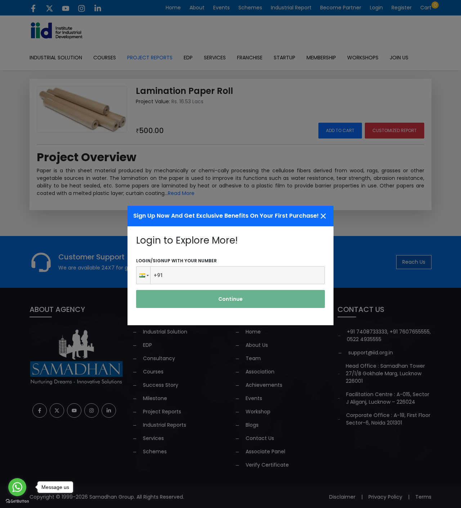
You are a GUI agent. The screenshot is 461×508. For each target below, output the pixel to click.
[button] (143, 275)
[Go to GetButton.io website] (17, 501)
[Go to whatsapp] (17, 487)
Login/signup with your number (176, 261)
